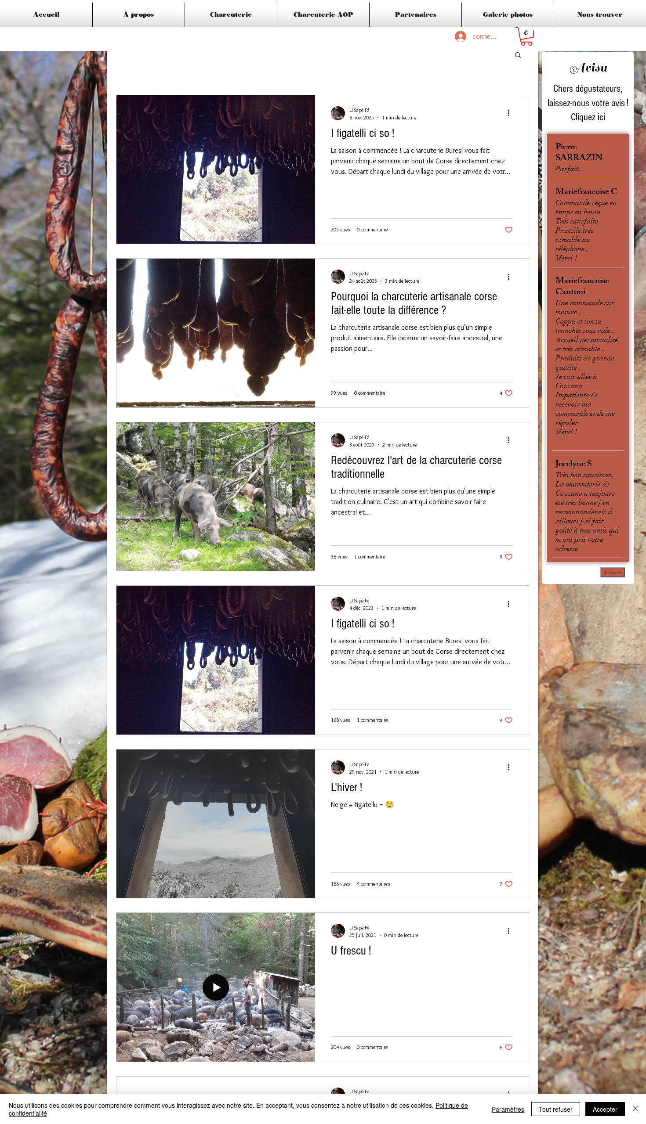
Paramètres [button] (508, 1109)
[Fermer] (635, 1109)
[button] (526, 36)
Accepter (605, 1109)
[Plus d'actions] (511, 113)
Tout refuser (556, 1109)
